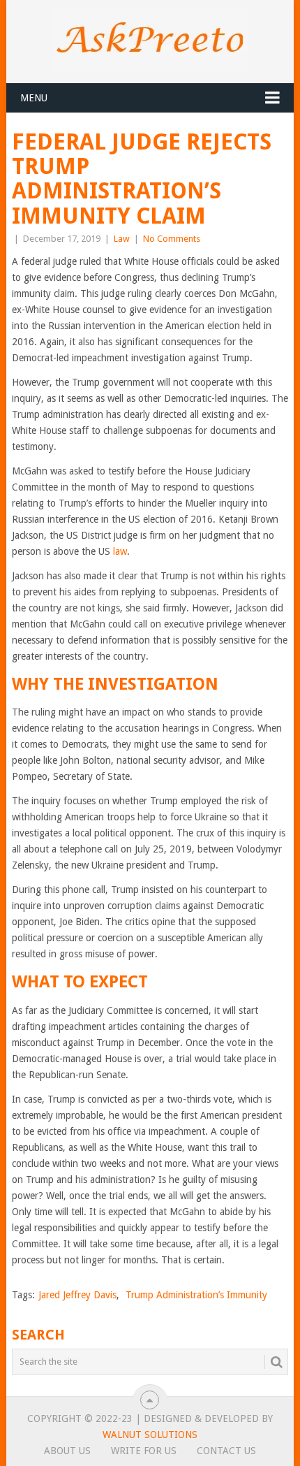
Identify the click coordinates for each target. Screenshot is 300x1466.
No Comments (171, 238)
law (118, 551)
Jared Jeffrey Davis (77, 1294)
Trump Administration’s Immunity (196, 1294)
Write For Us (144, 1450)
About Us (67, 1450)
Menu (33, 97)
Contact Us (226, 1450)
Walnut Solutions (150, 1434)
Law (122, 238)
